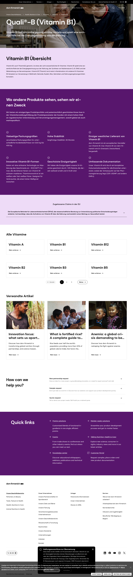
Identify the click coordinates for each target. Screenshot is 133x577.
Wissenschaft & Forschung (48, 523)
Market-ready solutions (100, 421)
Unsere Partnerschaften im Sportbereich (48, 498)
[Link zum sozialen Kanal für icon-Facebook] (109, 553)
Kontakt (41, 543)
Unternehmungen (44, 535)
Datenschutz (114, 567)
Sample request (55, 388)
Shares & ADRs (76, 505)
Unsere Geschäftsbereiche (14, 14)
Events (55, 437)
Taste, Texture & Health (14, 501)
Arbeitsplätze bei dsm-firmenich (114, 504)
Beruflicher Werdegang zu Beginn (112, 517)
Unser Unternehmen (45, 493)
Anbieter (41, 539)
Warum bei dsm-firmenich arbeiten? (112, 498)
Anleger (73, 493)
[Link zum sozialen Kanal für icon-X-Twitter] (124, 553)
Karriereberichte (108, 508)
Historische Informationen (80, 497)
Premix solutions (59, 421)
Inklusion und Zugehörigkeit (112, 512)
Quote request (55, 398)
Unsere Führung (44, 508)
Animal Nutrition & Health (15, 509)
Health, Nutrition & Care (32, 14)
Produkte (46, 14)
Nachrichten (42, 527)
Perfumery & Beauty (13, 497)
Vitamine (55, 14)
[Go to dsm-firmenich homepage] (15, 8)
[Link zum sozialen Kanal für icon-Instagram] (119, 553)
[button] (113, 8)
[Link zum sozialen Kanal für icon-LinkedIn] (104, 553)
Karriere (105, 493)
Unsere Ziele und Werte (46, 504)
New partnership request (58, 379)
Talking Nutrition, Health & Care (103, 437)
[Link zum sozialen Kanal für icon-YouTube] (114, 553)
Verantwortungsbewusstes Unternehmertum (48, 513)
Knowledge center (60, 453)
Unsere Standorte (44, 531)
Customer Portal (97, 453)
